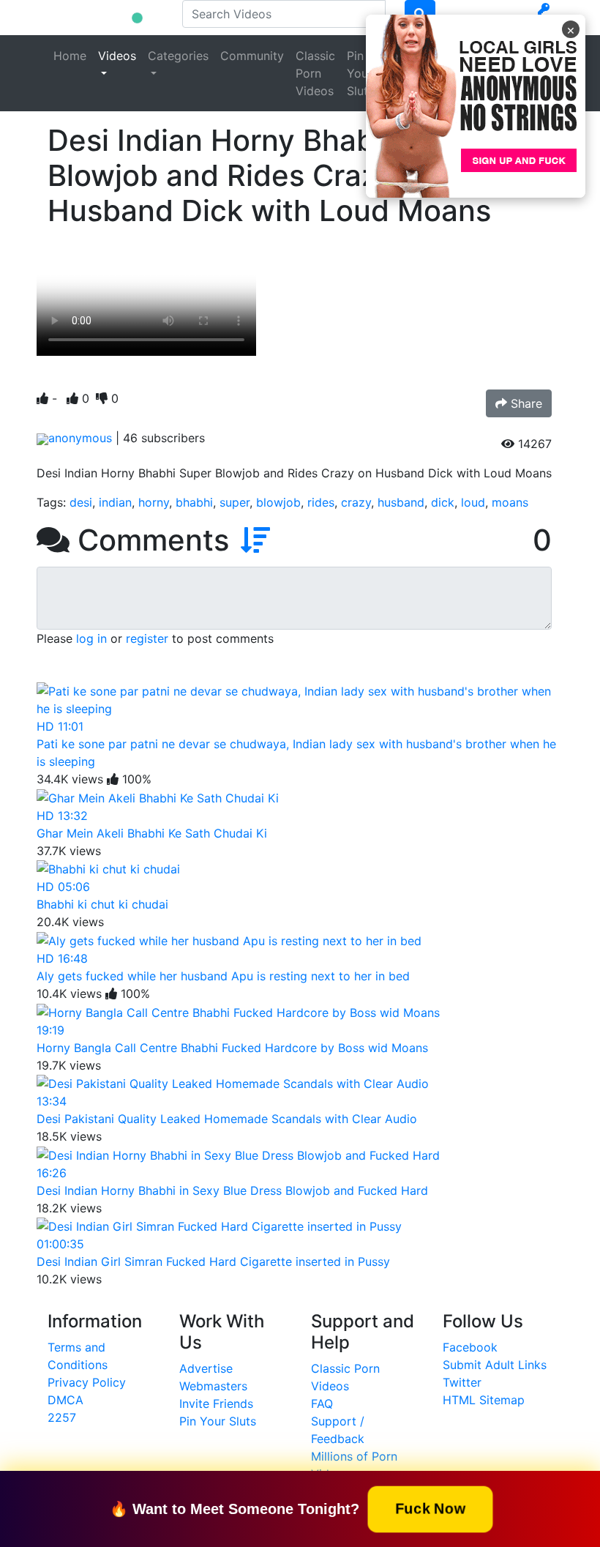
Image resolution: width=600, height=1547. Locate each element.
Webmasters (213, 1386)
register (147, 638)
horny (153, 502)
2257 (62, 1417)
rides (320, 502)
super (235, 502)
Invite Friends (216, 1403)
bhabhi (194, 502)
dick (442, 502)
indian (115, 502)
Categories (178, 55)
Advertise (206, 1368)
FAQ (322, 1403)
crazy (356, 502)
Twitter (462, 1382)
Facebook (470, 1347)
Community (252, 55)
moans (510, 502)
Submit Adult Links (495, 1364)
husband (401, 502)
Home (69, 55)
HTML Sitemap (484, 1400)
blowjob (278, 502)
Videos (117, 55)
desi (81, 502)
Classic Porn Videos (315, 73)
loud (473, 502)
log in (91, 638)
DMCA (65, 1400)
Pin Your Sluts (360, 73)
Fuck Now (430, 1508)
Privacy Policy (87, 1382)
